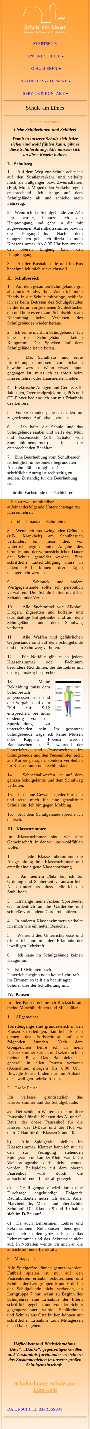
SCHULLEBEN (43, 68)
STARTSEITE (45, 43)
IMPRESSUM (50, 1409)
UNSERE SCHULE (43, 56)
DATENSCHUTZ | (22, 1409)
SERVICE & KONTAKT (43, 93)
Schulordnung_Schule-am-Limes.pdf (45, 1386)
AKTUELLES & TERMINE (43, 81)
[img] (45, 18)
